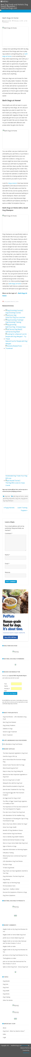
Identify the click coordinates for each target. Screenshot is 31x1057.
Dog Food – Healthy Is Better (11, 889)
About (4, 1028)
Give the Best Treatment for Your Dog (14, 789)
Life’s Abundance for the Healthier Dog (14, 815)
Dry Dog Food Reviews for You (19, 955)
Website (7, 572)
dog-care (17, 498)
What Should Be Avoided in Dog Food (14, 786)
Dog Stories (6, 994)
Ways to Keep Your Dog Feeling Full (13, 771)
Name (7, 555)
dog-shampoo (9, 500)
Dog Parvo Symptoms (9, 895)
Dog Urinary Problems (9, 725)
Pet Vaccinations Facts (9, 886)
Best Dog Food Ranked (9, 722)
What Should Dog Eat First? (11, 768)
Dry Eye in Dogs (7, 864)
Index (14, 946)
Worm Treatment (8, 735)
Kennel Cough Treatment (10, 732)
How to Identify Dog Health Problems (13, 837)
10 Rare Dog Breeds (8, 867)
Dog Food (6, 987)
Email (7, 564)
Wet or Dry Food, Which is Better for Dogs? (15, 824)
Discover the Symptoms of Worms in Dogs (15, 892)
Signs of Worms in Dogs (9, 846)
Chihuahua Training (8, 852)
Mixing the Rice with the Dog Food (13, 783)
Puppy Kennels (9, 508)
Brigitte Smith (6, 929)
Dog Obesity (6, 879)
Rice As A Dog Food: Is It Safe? (12, 780)
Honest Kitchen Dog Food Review (12, 833)
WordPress (26, 1053)
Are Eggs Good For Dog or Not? (12, 798)
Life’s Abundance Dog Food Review (12, 744)
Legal (4, 1037)
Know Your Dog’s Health (10, 827)
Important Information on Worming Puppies (15, 849)
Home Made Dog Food (19, 934)
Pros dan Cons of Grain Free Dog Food (14, 812)
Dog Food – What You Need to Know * (14, 1031)
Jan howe (5, 955)
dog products (12, 183)
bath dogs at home (15, 284)
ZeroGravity (24, 1045)
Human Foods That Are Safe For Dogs (14, 765)
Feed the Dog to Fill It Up (10, 756)
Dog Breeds (6, 981)
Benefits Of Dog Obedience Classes (13, 830)
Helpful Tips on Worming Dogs (11, 882)
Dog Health (6, 990)
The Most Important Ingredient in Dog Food (15, 753)
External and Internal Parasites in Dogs (13, 840)
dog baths (12, 498)
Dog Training (6, 997)
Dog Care (7, 496)
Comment (8, 533)
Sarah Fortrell (7, 21)
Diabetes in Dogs (7, 728)
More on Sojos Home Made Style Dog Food (15, 843)
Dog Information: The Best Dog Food (13, 876)
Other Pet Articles (8, 1000)
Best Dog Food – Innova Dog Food (18, 967)
